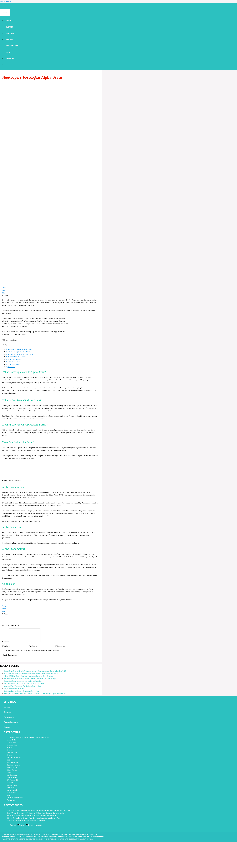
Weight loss (12, 46)
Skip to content (5, 1)
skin (8, 795)
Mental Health (12, 777)
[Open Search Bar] (2, 6)
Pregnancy (10, 787)
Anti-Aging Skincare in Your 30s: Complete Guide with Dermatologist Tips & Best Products (35, 693)
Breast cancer (11, 742)
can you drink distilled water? (14, 688)
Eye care (10, 33)
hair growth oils (12, 762)
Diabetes (10, 58)
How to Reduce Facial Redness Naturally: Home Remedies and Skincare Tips (30, 678)
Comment (5, 642)
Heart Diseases (12, 770)
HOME (8, 21)
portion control (12, 785)
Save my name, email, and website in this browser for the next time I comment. (32, 650)
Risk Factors (11, 792)
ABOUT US (10, 40)
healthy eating (12, 767)
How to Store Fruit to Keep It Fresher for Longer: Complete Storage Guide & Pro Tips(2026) (35, 671)
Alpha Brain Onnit (13, 362)
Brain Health (11, 740)
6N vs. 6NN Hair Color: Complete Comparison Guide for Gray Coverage (28, 676)
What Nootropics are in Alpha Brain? (19, 349)
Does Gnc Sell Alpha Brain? (16, 357)
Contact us (7, 712)
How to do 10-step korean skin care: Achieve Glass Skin (22, 681)
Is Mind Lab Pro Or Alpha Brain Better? (20, 354)
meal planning (12, 775)
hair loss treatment (13, 765)
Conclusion (11, 367)
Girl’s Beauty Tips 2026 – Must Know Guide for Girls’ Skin (24, 683)
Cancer (9, 27)
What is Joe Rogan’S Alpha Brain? (18, 352)
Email (31, 646)
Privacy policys (9, 717)
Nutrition (10, 782)
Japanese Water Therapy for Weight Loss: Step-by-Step (22, 686)
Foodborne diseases (14, 757)
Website (58, 646)
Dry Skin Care (12, 752)
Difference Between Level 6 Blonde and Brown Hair (21, 691)
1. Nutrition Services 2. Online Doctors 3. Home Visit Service (28, 737)
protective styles (12, 790)
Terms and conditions (11, 722)
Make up (10, 772)
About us (7, 707)
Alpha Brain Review (14, 359)
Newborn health (12, 780)
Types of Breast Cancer (15, 797)
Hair (8, 52)
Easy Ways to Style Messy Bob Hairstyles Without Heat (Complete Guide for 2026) (32, 673)
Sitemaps (7, 727)
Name (4, 646)
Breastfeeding (12, 745)
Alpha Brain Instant (13, 364)
